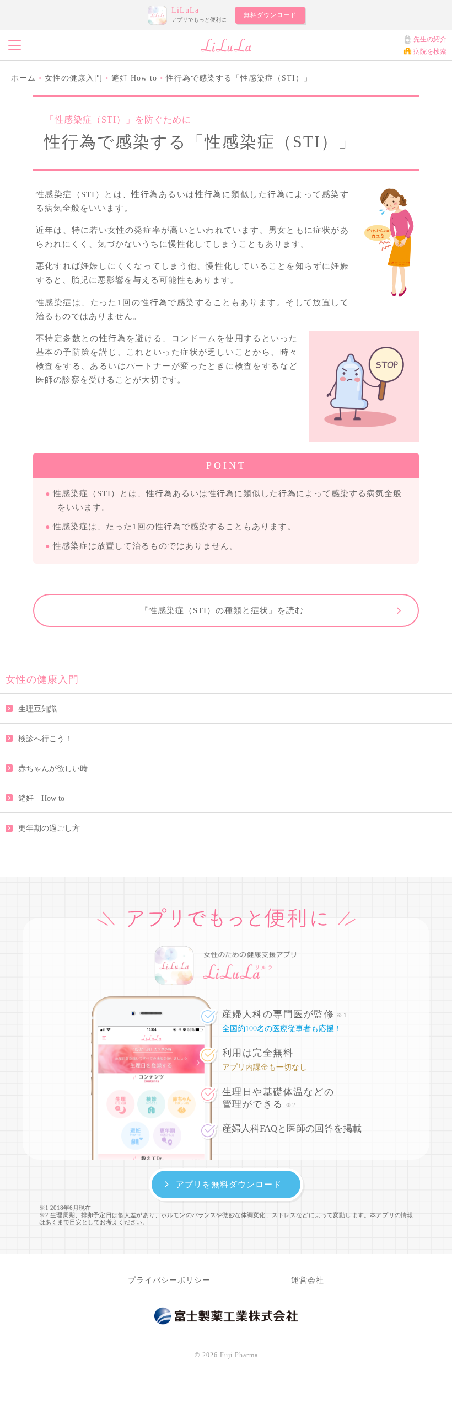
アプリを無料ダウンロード (229, 1184)
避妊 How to (41, 798)
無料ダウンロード (270, 15)
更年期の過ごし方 (49, 828)
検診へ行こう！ (45, 739)
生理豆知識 (37, 709)
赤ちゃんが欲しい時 (53, 768)
